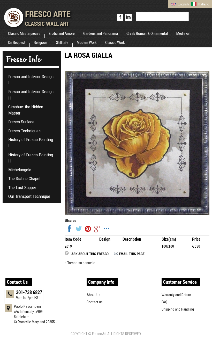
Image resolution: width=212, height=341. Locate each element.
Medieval (183, 33)
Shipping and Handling (178, 309)
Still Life (62, 42)
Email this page (132, 253)
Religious (41, 42)
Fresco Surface (21, 121)
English (183, 4)
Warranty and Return (176, 295)
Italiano (203, 4)
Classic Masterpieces (24, 33)
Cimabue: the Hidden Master (25, 110)
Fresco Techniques (24, 130)
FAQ (164, 302)
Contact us (95, 302)
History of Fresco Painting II (30, 158)
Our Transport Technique (29, 196)
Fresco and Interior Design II (31, 94)
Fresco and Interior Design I (31, 79)
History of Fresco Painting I (30, 142)
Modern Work (87, 42)
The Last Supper (22, 187)
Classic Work (115, 42)
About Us (93, 295)
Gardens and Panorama (100, 33)
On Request (16, 42)
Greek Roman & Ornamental (147, 33)
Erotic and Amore (62, 33)
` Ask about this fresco (89, 253)
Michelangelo (19, 169)
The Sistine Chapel (24, 178)
